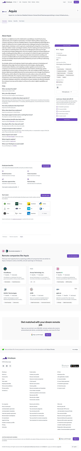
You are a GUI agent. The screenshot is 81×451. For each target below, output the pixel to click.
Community (5, 376)
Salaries (33, 2)
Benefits (6, 275)
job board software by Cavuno (32, 446)
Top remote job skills (34, 411)
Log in (64, 2)
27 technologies (11, 136)
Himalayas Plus (61, 374)
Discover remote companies (36, 379)
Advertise (4, 427)
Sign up (76, 2)
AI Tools (14, 2)
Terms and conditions (7, 386)
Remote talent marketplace (8, 415)
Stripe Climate (51, 349)
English (75, 446)
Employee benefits (6, 383)
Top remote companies (14, 251)
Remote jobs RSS (34, 395)
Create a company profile (8, 422)
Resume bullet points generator (64, 418)
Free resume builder (62, 413)
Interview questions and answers (37, 392)
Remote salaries (33, 406)
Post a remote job (6, 406)
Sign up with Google (38, 334)
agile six (58, 293)
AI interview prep (61, 386)
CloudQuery (7, 272)
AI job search (33, 381)
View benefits (46, 166)
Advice (37, 2)
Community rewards (34, 399)
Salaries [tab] (10, 21)
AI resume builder (61, 379)
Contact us (4, 390)
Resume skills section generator (65, 420)
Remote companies (14, 236)
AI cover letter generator (63, 381)
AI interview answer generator (64, 422)
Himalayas (5, 236)
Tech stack (13, 275)
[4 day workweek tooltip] (61, 272)
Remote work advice (34, 383)
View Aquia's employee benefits (9, 187)
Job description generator (8, 408)
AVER (31, 293)
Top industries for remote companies (38, 420)
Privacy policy (5, 388)
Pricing (3, 424)
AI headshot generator (62, 383)
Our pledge (75, 349)
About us (4, 374)
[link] (5, 237)
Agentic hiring (5, 420)
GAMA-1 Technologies (10, 293)
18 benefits (12, 121)
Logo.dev (59, 446)
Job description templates (8, 411)
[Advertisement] (26, 30)
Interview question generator (9, 413)
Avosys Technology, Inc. (37, 272)
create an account (16, 219)
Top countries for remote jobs (37, 413)
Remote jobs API (61, 406)
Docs (3, 379)
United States (60, 82)
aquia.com (13, 141)
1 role (20, 132)
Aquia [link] (21, 236)
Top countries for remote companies (38, 418)
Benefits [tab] (16, 21)
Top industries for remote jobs (37, 415)
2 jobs (76, 288)
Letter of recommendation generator (66, 429)
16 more (45, 213)
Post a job (70, 2)
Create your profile (34, 374)
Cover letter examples (35, 390)
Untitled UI (44, 446)
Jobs (20, 2)
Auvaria (58, 272)
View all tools (67, 119)
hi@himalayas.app (6, 361)
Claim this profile (66, 45)
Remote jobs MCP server (63, 408)
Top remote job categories (36, 408)
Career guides (33, 386)
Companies (24, 2)
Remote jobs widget (34, 397)
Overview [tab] (4, 21)
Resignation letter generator (64, 427)
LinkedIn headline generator (64, 424)
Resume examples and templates (37, 388)
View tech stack (45, 195)
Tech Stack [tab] (21, 21)
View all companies (73, 256)
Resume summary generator (64, 415)
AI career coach (61, 388)
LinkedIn (15, 145)
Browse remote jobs (34, 376)
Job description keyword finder (64, 411)
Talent (29, 2)
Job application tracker (63, 376)
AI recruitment (5, 418)
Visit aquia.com (65, 91)
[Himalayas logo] (7, 2)
